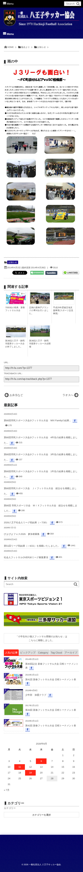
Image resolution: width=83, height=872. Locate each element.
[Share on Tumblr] (53, 273)
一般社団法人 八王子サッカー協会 (45, 865)
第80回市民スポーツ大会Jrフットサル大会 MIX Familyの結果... (37, 420)
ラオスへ (68, 395)
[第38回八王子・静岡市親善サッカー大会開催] (40, 335)
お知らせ (12, 262)
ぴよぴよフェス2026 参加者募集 (22, 534)
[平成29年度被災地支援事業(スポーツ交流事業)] (64, 298)
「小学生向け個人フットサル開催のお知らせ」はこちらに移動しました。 (41, 638)
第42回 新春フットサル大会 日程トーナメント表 (50, 725)
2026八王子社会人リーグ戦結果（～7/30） (26, 522)
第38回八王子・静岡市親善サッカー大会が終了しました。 (15, 344)
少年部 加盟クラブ (35, 695)
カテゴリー (10, 808)
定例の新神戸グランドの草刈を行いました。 (39, 310)
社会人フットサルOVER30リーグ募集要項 (26, 557)
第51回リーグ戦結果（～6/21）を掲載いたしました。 (32, 545)
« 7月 (6, 790)
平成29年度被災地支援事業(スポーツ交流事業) (63, 310)
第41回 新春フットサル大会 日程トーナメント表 (50, 679)
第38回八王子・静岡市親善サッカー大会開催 (40, 344)
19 (30, 772)
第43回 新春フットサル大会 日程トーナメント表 (50, 710)
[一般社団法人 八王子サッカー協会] (41, 16)
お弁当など (16, 395)
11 (20, 767)
